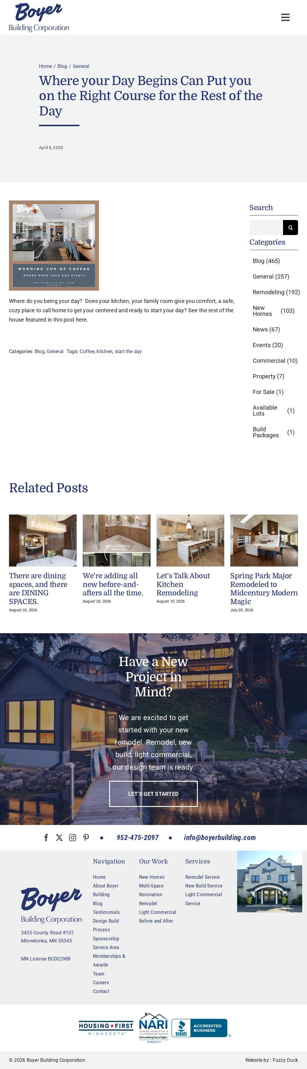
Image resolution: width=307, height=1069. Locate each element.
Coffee (87, 351)
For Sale (268, 392)
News (266, 329)
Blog (40, 351)
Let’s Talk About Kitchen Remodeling (183, 584)
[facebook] (46, 837)
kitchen (104, 351)
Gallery (42, 540)
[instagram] (72, 837)
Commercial (275, 360)
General (55, 351)
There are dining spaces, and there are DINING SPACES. (38, 589)
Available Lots (274, 410)
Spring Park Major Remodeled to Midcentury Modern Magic (264, 589)
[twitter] (59, 837)
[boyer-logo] (39, 17)
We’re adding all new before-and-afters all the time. (113, 584)
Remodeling (276, 292)
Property (269, 376)
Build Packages (274, 432)
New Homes (274, 310)
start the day (128, 351)
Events (268, 345)
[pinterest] (86, 837)
